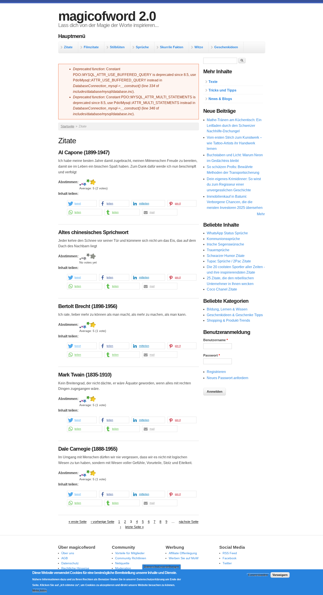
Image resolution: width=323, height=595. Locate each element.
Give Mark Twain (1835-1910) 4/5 (88, 399)
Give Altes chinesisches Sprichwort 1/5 (80, 256)
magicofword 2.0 (107, 16)
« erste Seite (78, 522)
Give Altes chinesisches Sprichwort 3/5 (84, 256)
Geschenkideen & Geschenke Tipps (235, 315)
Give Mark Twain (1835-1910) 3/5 (84, 399)
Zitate (68, 47)
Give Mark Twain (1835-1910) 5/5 (93, 399)
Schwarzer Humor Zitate (226, 256)
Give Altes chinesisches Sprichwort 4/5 (88, 256)
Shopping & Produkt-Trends (228, 320)
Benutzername (215, 340)
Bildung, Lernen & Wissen (227, 309)
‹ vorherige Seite (102, 522)
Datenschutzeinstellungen (161, 566)
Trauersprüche (218, 250)
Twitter (227, 563)
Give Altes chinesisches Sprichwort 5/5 (93, 256)
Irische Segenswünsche (225, 244)
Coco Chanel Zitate (222, 289)
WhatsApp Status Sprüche (227, 233)
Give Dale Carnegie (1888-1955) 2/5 (82, 473)
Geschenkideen (226, 47)
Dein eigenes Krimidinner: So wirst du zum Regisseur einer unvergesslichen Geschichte (234, 184)
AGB (64, 558)
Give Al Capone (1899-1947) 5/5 (93, 182)
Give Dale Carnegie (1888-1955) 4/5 (88, 473)
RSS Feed (230, 553)
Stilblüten (117, 47)
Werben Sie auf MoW (183, 558)
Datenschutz (70, 563)
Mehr (261, 214)
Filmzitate (91, 47)
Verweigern (280, 575)
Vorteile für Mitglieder (130, 553)
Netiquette (122, 563)
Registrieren (216, 372)
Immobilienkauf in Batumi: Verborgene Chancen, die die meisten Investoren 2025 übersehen (235, 202)
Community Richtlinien (130, 558)
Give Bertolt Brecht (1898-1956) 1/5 (80, 325)
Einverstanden (258, 575)
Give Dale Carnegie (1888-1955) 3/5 (84, 473)
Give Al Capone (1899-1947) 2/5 (82, 182)
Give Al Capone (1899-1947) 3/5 (84, 182)
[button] (81, 203)
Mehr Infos (39, 590)
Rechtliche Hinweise (75, 568)
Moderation (123, 568)
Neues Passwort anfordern (227, 378)
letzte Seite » (134, 527)
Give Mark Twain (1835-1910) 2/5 (82, 399)
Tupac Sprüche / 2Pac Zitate (229, 261)
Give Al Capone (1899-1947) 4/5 (88, 182)
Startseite (67, 126)
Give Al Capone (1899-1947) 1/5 (80, 182)
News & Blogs (220, 99)
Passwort (211, 355)
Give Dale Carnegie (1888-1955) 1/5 (80, 473)
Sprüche (142, 47)
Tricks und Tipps (222, 90)
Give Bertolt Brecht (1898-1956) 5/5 (93, 325)
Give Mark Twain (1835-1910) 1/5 (80, 399)
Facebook (229, 558)
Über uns (67, 553)
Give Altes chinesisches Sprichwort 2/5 (82, 256)
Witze (198, 47)
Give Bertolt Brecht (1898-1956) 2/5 (82, 325)
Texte (213, 82)
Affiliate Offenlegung (183, 553)
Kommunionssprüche (223, 239)
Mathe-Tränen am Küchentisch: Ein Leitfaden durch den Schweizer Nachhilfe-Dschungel (234, 125)
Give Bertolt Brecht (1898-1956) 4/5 (88, 325)
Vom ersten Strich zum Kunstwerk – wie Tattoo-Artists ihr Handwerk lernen (234, 143)
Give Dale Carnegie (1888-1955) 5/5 (93, 473)
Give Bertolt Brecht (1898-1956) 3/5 (84, 325)
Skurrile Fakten (171, 47)
